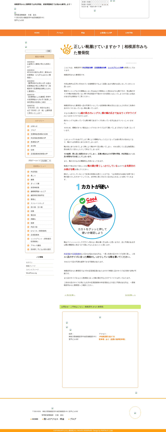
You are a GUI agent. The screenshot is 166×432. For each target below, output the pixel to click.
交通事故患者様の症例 (39, 134)
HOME (37, 33)
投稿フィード (31, 266)
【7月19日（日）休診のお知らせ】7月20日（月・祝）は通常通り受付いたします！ (39, 110)
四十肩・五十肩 (37, 207)
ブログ (33, 130)
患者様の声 (35, 142)
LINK (111, 430)
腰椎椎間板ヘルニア (38, 191)
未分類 (33, 146)
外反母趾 (34, 172)
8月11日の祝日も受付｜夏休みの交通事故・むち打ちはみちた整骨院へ (39, 75)
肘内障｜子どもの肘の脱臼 (41, 249)
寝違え (33, 199)
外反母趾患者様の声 (38, 138)
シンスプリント (114, 68)
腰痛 (32, 180)
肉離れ (33, 219)
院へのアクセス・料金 (54, 419)
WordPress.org (31, 273)
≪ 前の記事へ (70, 295)
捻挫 (32, 223)
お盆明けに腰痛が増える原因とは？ (39, 65)
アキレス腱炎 (36, 245)
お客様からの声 (106, 33)
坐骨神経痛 (35, 187)
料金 (83, 33)
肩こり (33, 176)
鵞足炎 (33, 215)
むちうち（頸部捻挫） (39, 231)
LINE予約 (129, 33)
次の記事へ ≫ (130, 295)
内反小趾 (34, 227)
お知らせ (34, 126)
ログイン (29, 262)
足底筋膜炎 (35, 235)
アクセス (60, 33)
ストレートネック (37, 203)
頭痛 (32, 211)
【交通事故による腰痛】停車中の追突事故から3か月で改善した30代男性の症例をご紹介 (39, 99)
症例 (32, 150)
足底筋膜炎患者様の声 (39, 154)
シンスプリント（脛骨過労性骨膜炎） (41, 240)
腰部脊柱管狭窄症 (37, 195)
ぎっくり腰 (35, 183)
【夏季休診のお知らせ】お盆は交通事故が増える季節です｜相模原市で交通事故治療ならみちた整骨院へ (39, 87)
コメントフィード (32, 269)
